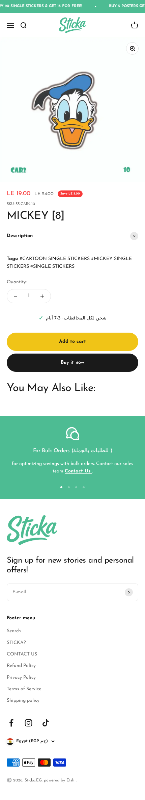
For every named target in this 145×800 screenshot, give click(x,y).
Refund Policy (21, 665)
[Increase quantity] (42, 296)
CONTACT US (22, 654)
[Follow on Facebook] (11, 722)
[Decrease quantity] (15, 296)
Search (14, 631)
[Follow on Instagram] (28, 722)
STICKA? (16, 642)
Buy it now (72, 362)
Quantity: (17, 282)
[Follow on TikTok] (45, 722)
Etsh (71, 780)
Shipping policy (23, 700)
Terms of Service (24, 689)
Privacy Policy (21, 677)
